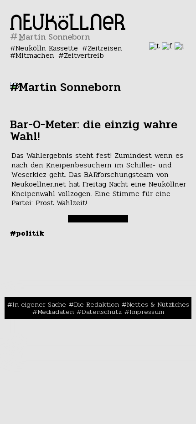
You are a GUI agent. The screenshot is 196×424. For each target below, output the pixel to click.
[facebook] (167, 45)
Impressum (146, 312)
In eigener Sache (39, 304)
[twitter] (154, 45)
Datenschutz (102, 312)
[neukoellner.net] (67, 27)
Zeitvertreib (84, 55)
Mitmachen (34, 55)
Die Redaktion (96, 304)
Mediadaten (55, 312)
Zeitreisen (105, 48)
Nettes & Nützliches (158, 304)
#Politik (27, 233)
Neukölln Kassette (46, 48)
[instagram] (179, 45)
